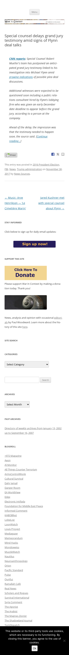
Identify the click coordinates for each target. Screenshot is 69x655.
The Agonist (11, 606)
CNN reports (17, 58)
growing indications (21, 77)
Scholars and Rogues (16, 593)
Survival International (17, 597)
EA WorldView (12, 492)
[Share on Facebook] (52, 154)
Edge (7, 497)
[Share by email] (62, 154)
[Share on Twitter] (57, 154)
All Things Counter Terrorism (21, 469)
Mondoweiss (12, 547)
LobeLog (10, 520)
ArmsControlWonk (15, 474)
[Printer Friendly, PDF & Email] (11, 155)
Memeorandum (14, 538)
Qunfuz (9, 579)
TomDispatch (12, 625)
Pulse (8, 574)
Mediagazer (11, 533)
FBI (6, 169)
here (24, 327)
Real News (10, 588)
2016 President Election (46, 164)
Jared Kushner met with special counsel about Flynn (51, 203)
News (12, 169)
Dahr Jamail (11, 483)
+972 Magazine (13, 455)
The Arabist (11, 611)
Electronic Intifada (15, 501)
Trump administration (29, 169)
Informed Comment (16, 510)
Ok (34, 648)
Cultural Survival (14, 478)
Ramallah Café (13, 584)
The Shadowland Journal (18, 620)
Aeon (8, 460)
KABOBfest (11, 515)
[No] (64, 641)
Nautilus (9, 556)
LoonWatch (11, 524)
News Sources (22, 173)
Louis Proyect (12, 529)
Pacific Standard (14, 570)
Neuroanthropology (16, 561)
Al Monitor (11, 465)
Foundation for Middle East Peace (24, 506)
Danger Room (12, 487)
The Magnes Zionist (16, 616)
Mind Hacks (11, 542)
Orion (8, 565)
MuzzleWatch (12, 552)
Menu (34, 11)
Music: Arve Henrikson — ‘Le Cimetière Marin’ (15, 203)
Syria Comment (13, 602)
